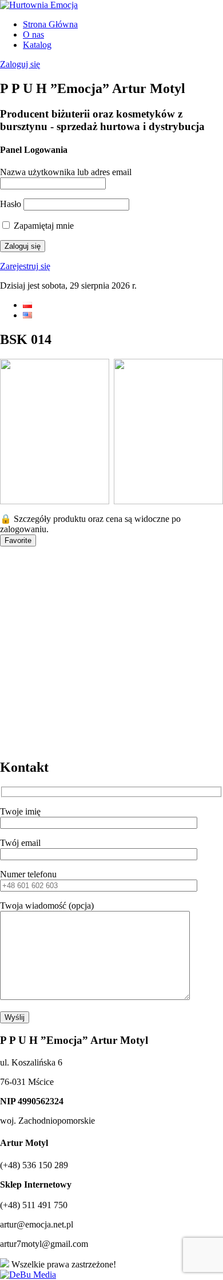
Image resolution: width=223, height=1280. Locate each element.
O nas (33, 34)
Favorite (18, 540)
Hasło (10, 204)
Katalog (37, 45)
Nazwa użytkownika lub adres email (66, 172)
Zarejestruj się (25, 266)
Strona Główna (50, 24)
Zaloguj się (20, 64)
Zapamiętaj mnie (42, 225)
